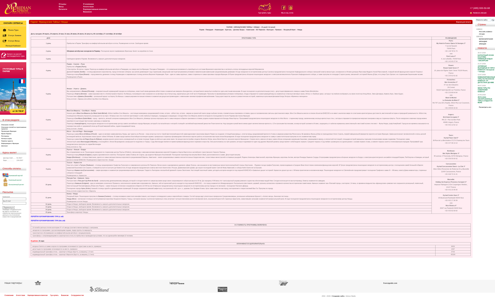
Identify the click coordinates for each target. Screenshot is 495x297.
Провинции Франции (8, 131)
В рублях (34, 241)
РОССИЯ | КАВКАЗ (485, 31)
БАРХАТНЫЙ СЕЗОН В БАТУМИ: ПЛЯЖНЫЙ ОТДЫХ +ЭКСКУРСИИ (486, 58)
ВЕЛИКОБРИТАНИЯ (486, 39)
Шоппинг (4, 146)
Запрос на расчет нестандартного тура (15, 55)
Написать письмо (479, 13)
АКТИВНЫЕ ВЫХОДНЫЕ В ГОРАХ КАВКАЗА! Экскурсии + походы (486, 68)
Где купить (54, 295)
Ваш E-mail (7, 201)
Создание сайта (338, 296)
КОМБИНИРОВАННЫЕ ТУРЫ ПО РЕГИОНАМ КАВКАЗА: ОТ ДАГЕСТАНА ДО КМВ (486, 79)
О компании (88, 4)
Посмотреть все (485, 107)
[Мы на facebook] (284, 8)
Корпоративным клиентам (95, 9)
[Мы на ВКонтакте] (290, 8)
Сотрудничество (77, 295)
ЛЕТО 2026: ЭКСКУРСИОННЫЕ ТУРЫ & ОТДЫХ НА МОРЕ (485, 100)
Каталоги (63, 9)
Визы (61, 7)
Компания (6, 197)
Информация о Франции (10, 143)
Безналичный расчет (16, 185)
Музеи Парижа (6, 133)
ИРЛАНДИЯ (483, 41)
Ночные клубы (6, 138)
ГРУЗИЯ (482, 34)
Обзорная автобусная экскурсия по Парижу (83, 51)
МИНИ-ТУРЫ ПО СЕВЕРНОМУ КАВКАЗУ (484, 90)
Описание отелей (7, 125)
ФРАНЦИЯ (482, 44)
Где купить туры (264, 13)
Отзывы (62, 4)
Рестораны (5, 136)
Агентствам (88, 7)
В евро (41, 241)
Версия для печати (463, 22)
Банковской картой (15, 176)
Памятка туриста (7, 141)
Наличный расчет (15, 180)
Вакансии (87, 12)
